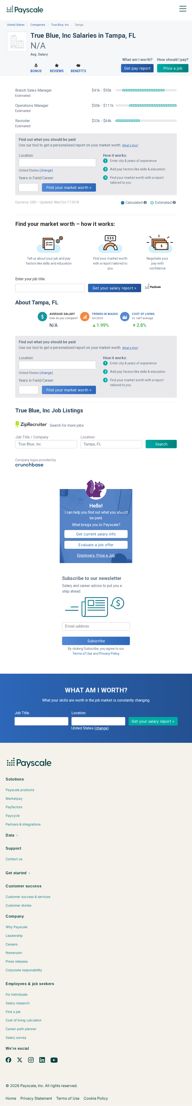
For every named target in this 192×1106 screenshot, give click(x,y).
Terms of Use (82, 653)
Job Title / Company (31, 437)
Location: (26, 155)
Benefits (78, 71)
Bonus (36, 71)
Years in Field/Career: (36, 178)
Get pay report (137, 68)
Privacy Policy (109, 653)
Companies (37, 24)
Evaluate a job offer (96, 544)
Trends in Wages (105, 314)
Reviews (57, 71)
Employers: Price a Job (96, 555)
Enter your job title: (30, 279)
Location (88, 437)
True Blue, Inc (60, 24)
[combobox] (57, 162)
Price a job (172, 68)
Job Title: (22, 713)
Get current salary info (96, 534)
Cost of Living (143, 314)
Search (161, 444)
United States (16, 24)
